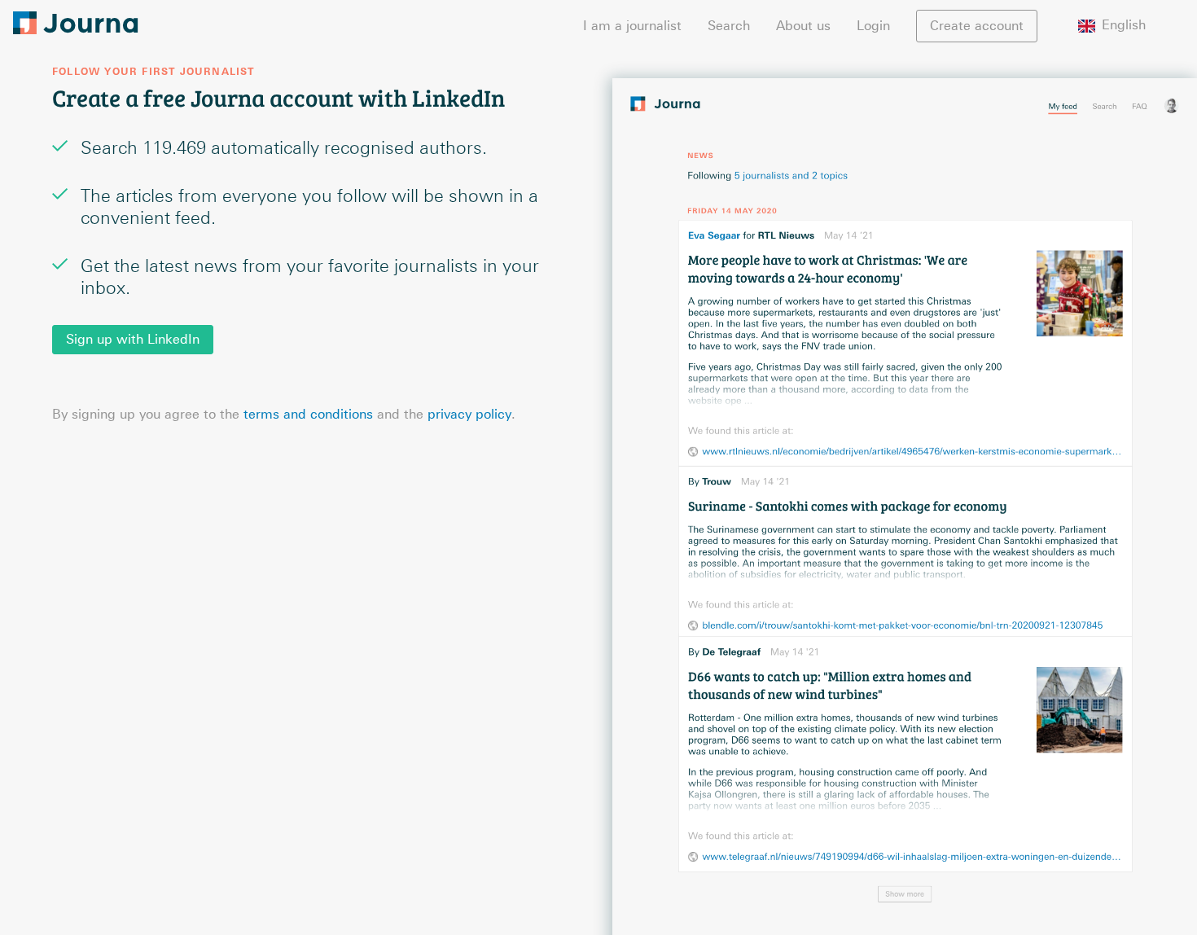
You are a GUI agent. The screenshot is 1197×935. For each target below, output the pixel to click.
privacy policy (469, 414)
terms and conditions (308, 414)
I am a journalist (632, 25)
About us (803, 25)
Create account (977, 25)
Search (729, 25)
